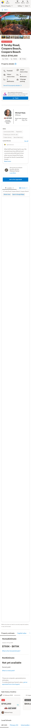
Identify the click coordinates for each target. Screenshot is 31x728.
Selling (20, 6)
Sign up (23, 2)
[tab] (9, 188)
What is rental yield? (8, 670)
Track (16, 98)
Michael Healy (8, 712)
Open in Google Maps (18, 194)
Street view (7, 194)
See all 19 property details (11, 85)
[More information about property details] (15, 64)
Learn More (13, 173)
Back (6, 10)
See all (26, 141)
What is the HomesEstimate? (11, 651)
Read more (7, 161)
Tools (26, 6)
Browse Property (6, 6)
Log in (27, 2)
